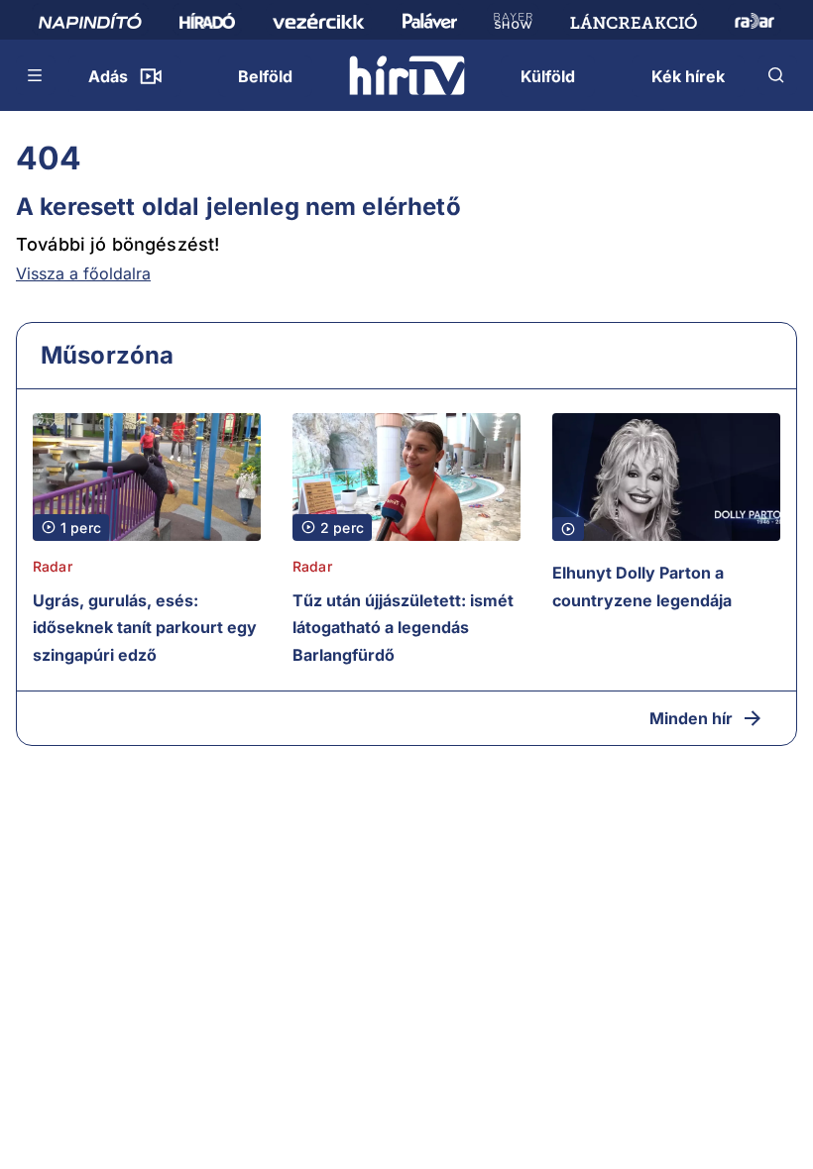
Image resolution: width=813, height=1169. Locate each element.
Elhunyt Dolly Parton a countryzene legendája (642, 586)
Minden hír (691, 718)
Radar (52, 566)
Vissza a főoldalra (83, 273)
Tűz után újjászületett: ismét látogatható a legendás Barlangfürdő (403, 627)
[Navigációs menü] (36, 75)
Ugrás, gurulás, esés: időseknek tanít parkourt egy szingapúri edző (145, 627)
